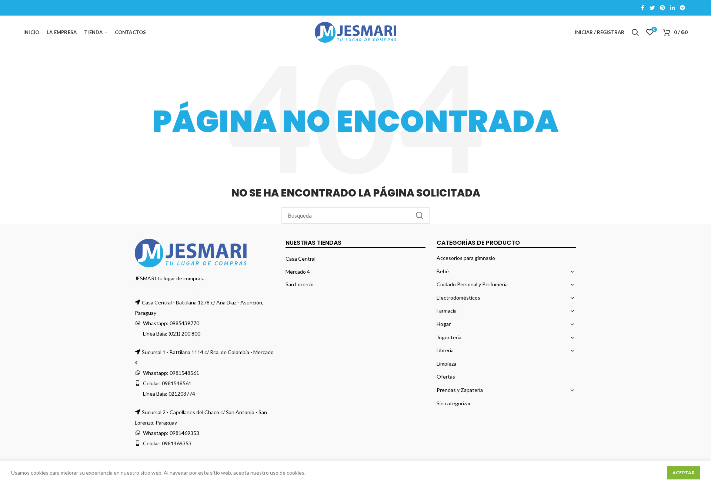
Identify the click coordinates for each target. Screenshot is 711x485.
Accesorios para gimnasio (466, 258)
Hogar (444, 324)
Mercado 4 (298, 271)
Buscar (419, 215)
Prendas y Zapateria (460, 390)
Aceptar (683, 472)
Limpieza (446, 363)
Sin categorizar (454, 403)
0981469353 (184, 433)
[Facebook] (642, 8)
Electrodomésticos (458, 297)
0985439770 (184, 323)
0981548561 (184, 373)
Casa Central (301, 258)
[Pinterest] (662, 8)
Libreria (445, 350)
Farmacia (447, 310)
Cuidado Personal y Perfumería (472, 284)
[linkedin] (672, 8)
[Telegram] (682, 8)
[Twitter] (652, 8)
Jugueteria (449, 337)
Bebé (443, 271)
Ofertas (446, 376)
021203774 (181, 393)
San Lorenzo (300, 284)
